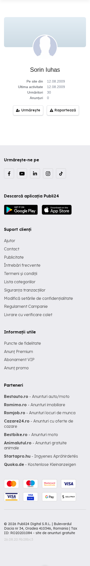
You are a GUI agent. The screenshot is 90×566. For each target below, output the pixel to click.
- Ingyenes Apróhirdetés (41, 456)
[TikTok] (61, 173)
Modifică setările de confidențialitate (38, 298)
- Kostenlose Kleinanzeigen (40, 464)
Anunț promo (16, 367)
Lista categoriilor (20, 281)
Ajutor (9, 240)
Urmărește (30, 110)
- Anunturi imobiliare (34, 404)
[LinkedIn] (35, 173)
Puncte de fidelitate (22, 343)
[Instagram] (48, 173)
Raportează (65, 110)
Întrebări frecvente (22, 265)
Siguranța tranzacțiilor (25, 290)
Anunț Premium (18, 351)
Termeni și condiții (20, 273)
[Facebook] (9, 173)
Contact (11, 248)
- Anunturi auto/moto (37, 396)
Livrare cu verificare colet (28, 314)
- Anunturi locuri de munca (40, 412)
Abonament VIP (19, 359)
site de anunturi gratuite (55, 533)
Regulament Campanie (26, 306)
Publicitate (14, 257)
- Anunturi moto (31, 434)
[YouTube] (22, 173)
